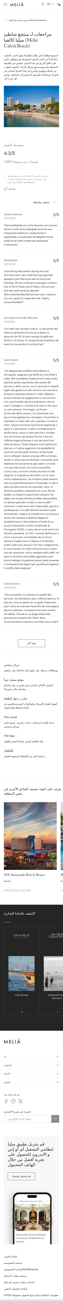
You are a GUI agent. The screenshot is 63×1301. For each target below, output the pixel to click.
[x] (20, 1101)
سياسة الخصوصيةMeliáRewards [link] (21, 1269)
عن (5, 1056)
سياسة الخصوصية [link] (13, 1262)
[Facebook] (6, 1101)
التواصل (7, 1082)
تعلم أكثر (12, 189)
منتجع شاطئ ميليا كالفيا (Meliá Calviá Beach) (28, 20)
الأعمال (7, 1073)
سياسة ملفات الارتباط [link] (15, 1275)
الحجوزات (8, 1065)
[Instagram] (13, 1101)
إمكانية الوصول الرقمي (15, 1288)
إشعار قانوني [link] (10, 1256)
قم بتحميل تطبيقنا (21, 1176)
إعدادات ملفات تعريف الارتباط (19, 1282)
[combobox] (50, 4)
